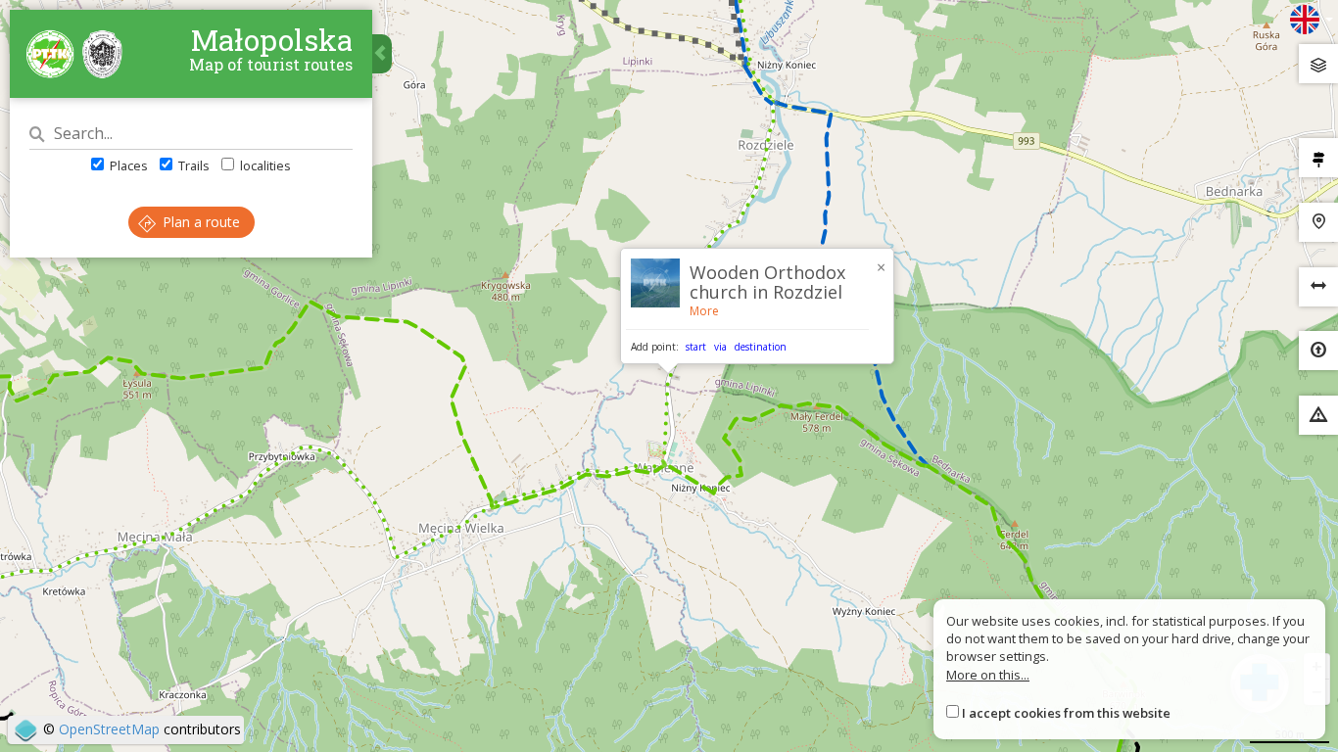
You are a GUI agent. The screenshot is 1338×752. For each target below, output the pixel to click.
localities (264, 165)
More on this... (987, 674)
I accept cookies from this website (1066, 713)
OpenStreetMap (109, 729)
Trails (192, 165)
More (704, 311)
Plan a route (199, 221)
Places (127, 165)
